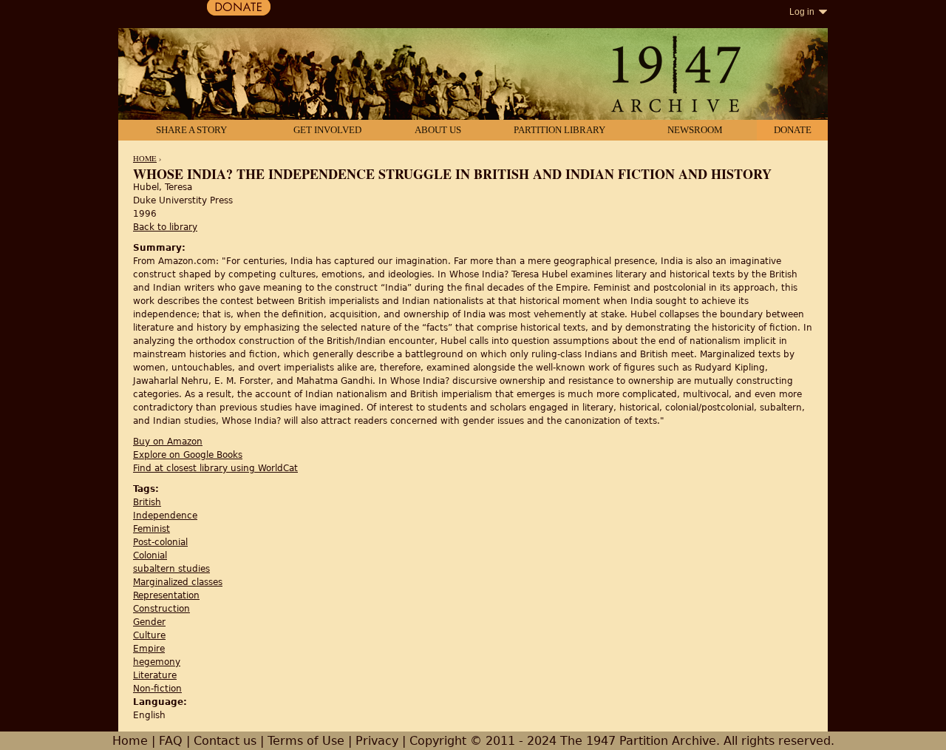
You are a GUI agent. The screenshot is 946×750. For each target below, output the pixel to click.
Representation (166, 595)
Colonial (150, 555)
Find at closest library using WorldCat (215, 468)
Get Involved (327, 129)
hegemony (156, 662)
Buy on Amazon (168, 441)
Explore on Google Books (187, 455)
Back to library (165, 227)
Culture (149, 635)
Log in (801, 12)
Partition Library (559, 129)
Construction (161, 609)
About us (438, 129)
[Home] (473, 75)
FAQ (171, 741)
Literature (155, 675)
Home (145, 158)
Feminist (151, 529)
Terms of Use (306, 741)
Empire (149, 648)
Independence (165, 515)
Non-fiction (157, 688)
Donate (792, 129)
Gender (149, 622)
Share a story (191, 129)
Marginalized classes (177, 582)
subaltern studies (171, 569)
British (147, 502)
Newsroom (695, 129)
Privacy (376, 741)
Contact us (225, 741)
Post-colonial (160, 542)
